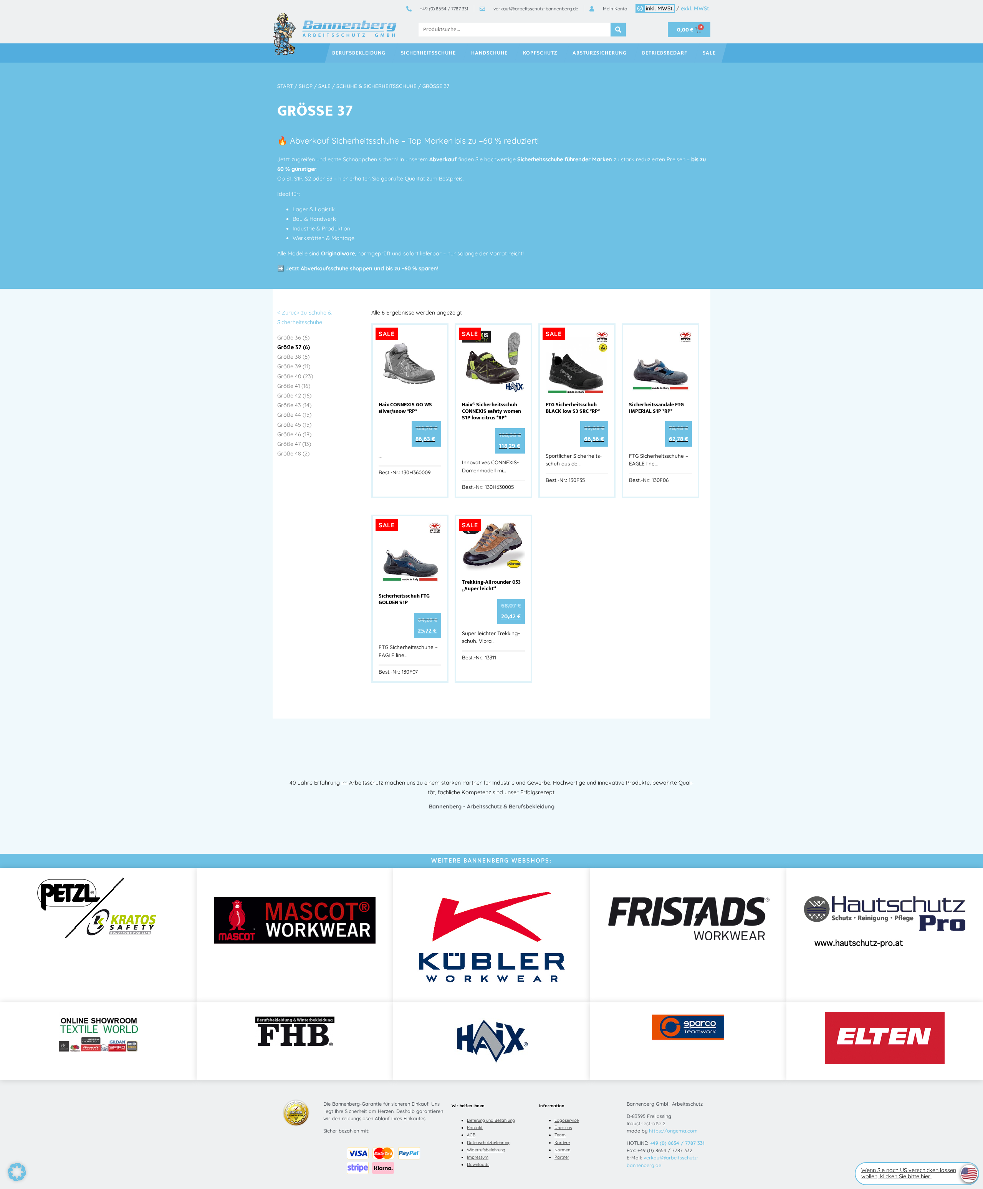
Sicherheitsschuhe (428, 53)
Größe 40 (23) (295, 376)
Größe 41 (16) (293, 386)
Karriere (562, 1142)
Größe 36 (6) (293, 337)
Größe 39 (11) (293, 366)
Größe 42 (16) (294, 395)
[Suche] (618, 29)
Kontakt (475, 1127)
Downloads (478, 1164)
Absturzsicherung (600, 53)
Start (285, 86)
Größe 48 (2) (293, 453)
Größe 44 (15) (294, 414)
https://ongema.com (673, 1131)
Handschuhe (489, 53)
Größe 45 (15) (294, 424)
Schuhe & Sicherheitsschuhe (376, 86)
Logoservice (566, 1120)
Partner (561, 1157)
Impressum (477, 1157)
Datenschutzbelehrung (489, 1142)
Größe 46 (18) (294, 434)
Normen (562, 1150)
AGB (471, 1135)
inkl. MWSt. (660, 8)
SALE (709, 53)
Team (560, 1135)
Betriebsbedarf (664, 53)
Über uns (563, 1127)
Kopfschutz (540, 53)
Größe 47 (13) (294, 443)
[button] (17, 1172)
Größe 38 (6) (293, 356)
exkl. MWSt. (695, 8)
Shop (306, 86)
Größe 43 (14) (294, 405)
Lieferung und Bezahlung (491, 1120)
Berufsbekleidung (359, 53)
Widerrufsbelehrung (486, 1150)
